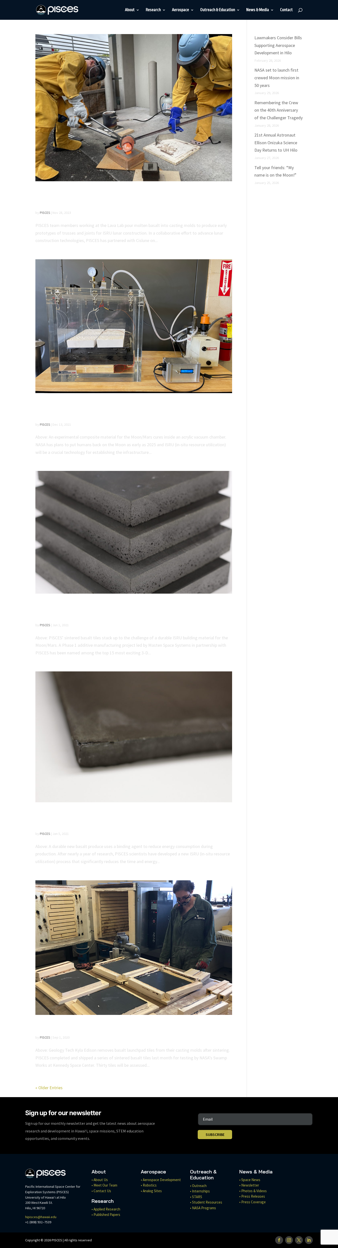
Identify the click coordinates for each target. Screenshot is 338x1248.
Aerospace (180, 10)
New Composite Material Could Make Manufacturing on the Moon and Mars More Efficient (126, 409)
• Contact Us (101, 1190)
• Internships (200, 1191)
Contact (286, 10)
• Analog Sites (151, 1190)
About (130, 10)
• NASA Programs (203, 1208)
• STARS (196, 1196)
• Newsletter (249, 1185)
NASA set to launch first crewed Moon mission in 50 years (276, 77)
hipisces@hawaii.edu (40, 1217)
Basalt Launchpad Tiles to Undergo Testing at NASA (126, 1026)
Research (153, 10)
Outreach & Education (217, 10)
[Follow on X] (299, 1240)
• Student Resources (206, 1202)
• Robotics (149, 1185)
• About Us (100, 1179)
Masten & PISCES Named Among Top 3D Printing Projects (119, 610)
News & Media (257, 10)
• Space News (249, 1179)
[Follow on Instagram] (289, 1240)
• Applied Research (106, 1209)
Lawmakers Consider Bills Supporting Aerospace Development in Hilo (278, 45)
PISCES (45, 212)
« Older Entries (49, 1087)
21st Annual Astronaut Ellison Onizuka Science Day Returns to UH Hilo (275, 142)
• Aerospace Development (161, 1179)
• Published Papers (106, 1214)
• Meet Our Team (104, 1185)
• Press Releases (252, 1196)
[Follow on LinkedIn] (309, 1240)
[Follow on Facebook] (279, 1240)
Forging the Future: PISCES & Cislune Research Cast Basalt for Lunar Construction (126, 197)
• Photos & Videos (253, 1190)
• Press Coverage (252, 1202)
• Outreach (198, 1185)
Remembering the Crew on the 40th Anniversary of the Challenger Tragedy (278, 110)
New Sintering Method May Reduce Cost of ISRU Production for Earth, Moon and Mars (119, 818)
